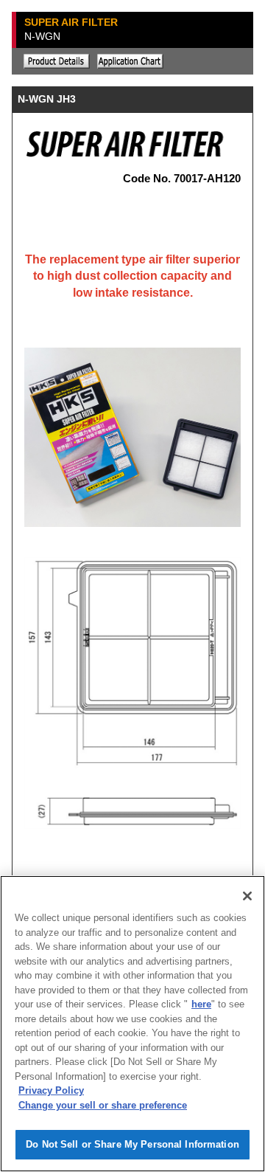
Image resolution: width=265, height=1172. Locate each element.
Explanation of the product (57, 61)
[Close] (247, 896)
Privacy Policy (51, 1090)
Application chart (130, 61)
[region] (132, 1023)
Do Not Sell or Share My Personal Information (132, 1144)
